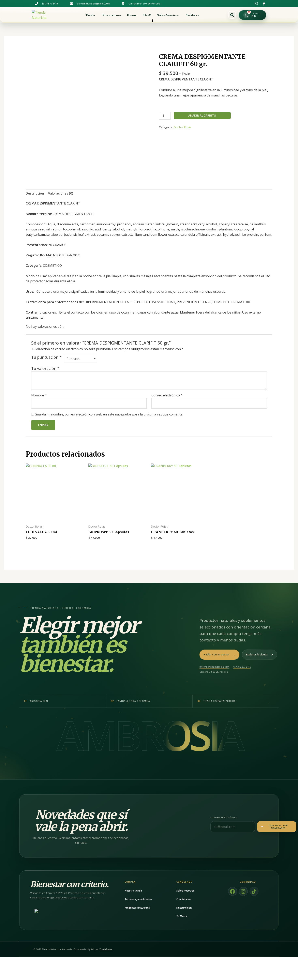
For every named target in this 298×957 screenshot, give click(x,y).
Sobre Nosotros (167, 15)
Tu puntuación (46, 357)
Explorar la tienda (259, 654)
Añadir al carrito (202, 115)
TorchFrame (105, 949)
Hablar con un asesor (219, 654)
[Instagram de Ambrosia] (255, 3)
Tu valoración (45, 368)
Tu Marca (192, 15)
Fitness (131, 15)
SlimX (147, 15)
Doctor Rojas (182, 127)
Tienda (90, 15)
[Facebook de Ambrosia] (262, 3)
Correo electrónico (166, 395)
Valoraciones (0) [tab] (60, 193)
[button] (232, 15)
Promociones (111, 15)
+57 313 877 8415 (242, 666)
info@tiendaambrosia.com (214, 666)
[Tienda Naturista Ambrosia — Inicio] (45, 15)
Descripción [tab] (35, 193)
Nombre (39, 395)
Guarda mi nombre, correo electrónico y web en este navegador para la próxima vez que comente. (109, 414)
